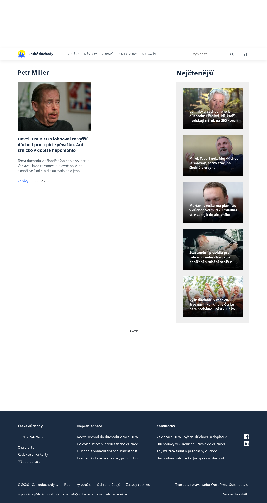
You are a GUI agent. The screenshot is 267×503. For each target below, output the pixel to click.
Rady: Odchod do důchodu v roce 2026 (107, 437)
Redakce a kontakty (33, 454)
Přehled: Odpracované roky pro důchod (108, 458)
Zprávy (73, 54)
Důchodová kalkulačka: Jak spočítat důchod (190, 458)
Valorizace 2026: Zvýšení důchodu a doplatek (191, 437)
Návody (90, 54)
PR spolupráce (29, 461)
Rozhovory (127, 54)
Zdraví (107, 54)
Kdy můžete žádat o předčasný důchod (186, 451)
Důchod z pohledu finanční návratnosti (107, 451)
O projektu (26, 447)
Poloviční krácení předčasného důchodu (108, 444)
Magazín (149, 54)
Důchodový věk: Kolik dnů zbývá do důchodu (191, 444)
